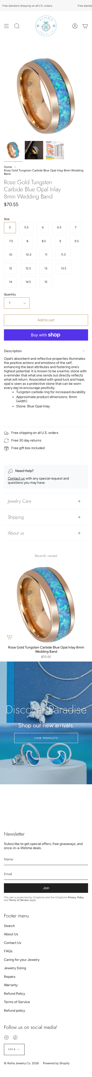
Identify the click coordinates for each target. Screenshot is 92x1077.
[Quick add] (9, 637)
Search (9, 926)
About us (16, 533)
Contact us (16, 478)
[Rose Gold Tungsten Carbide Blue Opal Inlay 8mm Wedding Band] (13, 150)
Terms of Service (19, 900)
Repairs (9, 977)
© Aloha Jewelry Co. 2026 (21, 1063)
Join (46, 888)
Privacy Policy (76, 897)
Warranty (11, 985)
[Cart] (85, 26)
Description (13, 351)
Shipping (16, 517)
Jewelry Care (19, 501)
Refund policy (14, 1010)
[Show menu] (6, 26)
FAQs (8, 951)
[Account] (75, 26)
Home (8, 167)
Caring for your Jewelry (21, 960)
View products (46, 738)
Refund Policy (14, 994)
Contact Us (12, 943)
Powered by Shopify (56, 1063)
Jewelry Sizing (15, 968)
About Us (11, 934)
